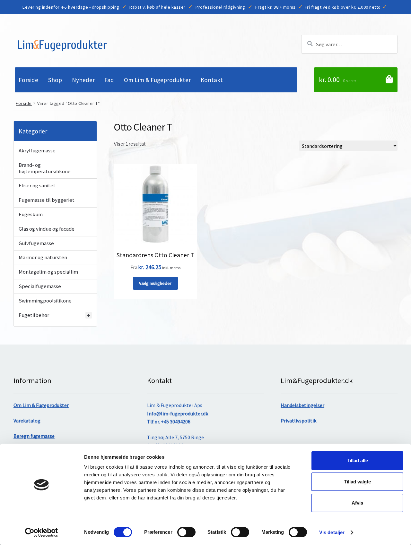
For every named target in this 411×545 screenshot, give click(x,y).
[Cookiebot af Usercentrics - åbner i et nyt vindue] (41, 532)
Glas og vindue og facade (46, 229)
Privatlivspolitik (298, 420)
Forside (28, 80)
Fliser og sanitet (37, 186)
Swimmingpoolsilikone (45, 301)
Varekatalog (26, 420)
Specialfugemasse (40, 286)
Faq (109, 80)
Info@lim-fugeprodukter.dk (177, 413)
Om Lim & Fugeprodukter (157, 80)
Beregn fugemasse (34, 436)
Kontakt (212, 80)
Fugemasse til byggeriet (46, 200)
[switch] (186, 532)
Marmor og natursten (43, 257)
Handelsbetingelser (302, 405)
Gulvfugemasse (36, 243)
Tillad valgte (357, 481)
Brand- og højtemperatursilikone (45, 168)
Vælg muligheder (155, 283)
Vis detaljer (332, 532)
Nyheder (83, 80)
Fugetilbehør (34, 315)
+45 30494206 (175, 421)
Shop (55, 80)
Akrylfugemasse (37, 151)
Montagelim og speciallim (48, 272)
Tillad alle (357, 460)
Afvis (357, 503)
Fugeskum (31, 214)
